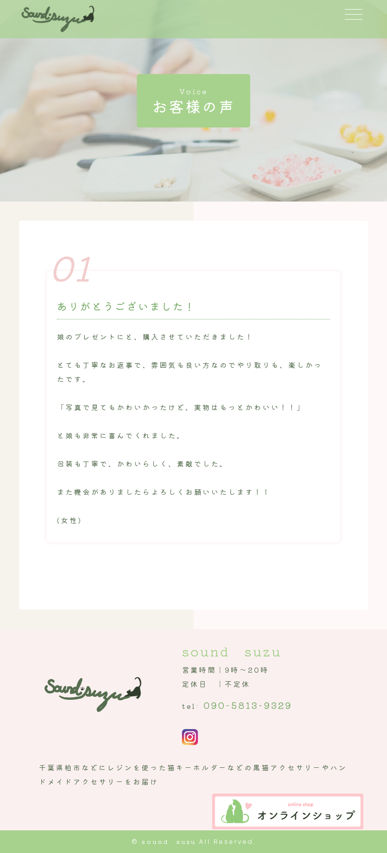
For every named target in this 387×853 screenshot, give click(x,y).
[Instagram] (190, 738)
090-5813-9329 (248, 704)
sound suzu (169, 841)
